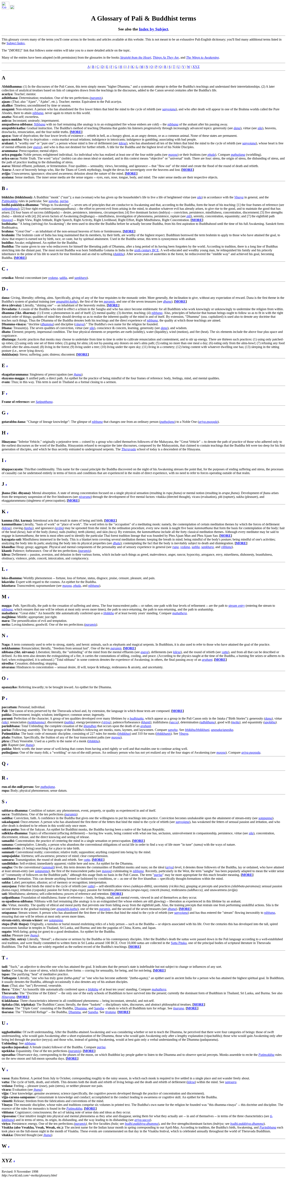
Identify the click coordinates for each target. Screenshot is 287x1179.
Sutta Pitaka (179, 943)
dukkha (119, 254)
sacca (174, 722)
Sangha (99, 1008)
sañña (63, 278)
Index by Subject (153, 29)
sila (5, 722)
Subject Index (16, 43)
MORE (76, 132)
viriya (106, 722)
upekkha (269, 722)
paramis (96, 98)
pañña (69, 722)
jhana (77, 374)
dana (268, 718)
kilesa (6, 528)
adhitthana (207, 722)
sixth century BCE (146, 250)
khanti (146, 722)
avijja (59, 528)
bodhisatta (137, 718)
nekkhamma (36, 722)
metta (235, 722)
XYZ (196, 67)
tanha (28, 528)
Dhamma (81, 1008)
